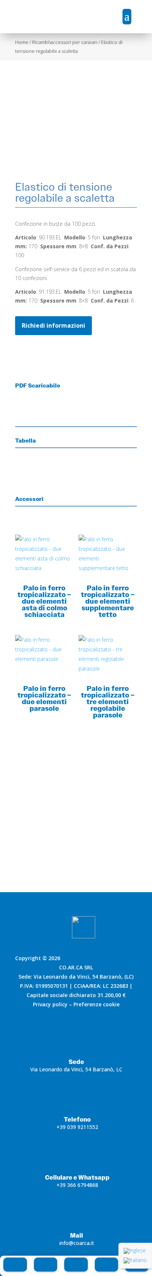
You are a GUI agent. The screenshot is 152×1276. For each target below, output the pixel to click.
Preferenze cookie (96, 1004)
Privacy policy (50, 1004)
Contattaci (76, 849)
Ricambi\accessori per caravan (64, 42)
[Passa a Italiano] (135, 1260)
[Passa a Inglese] (135, 1251)
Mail (76, 1235)
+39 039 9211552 (77, 1126)
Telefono (77, 1119)
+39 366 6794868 (77, 1184)
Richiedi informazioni (53, 325)
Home (21, 42)
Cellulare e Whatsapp (77, 1177)
